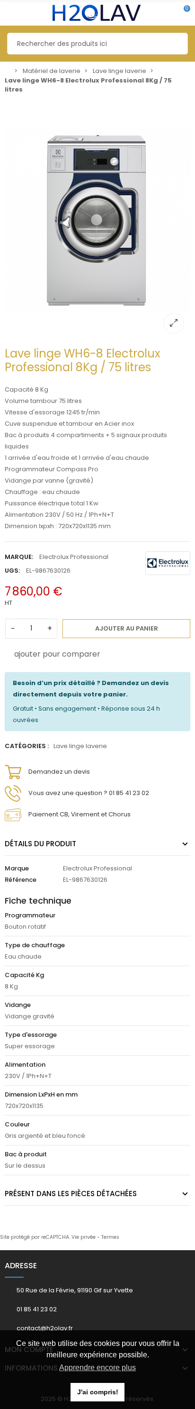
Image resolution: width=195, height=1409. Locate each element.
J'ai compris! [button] (97, 1392)
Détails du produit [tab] (40, 844)
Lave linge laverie (80, 745)
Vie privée (83, 1237)
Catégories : (27, 745)
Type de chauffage (35, 945)
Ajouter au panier (126, 628)
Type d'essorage (31, 1034)
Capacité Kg (24, 974)
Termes (110, 1237)
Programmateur (30, 915)
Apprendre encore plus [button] (97, 1367)
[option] (97, 219)
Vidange (18, 1004)
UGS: (12, 570)
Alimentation (25, 1064)
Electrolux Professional (73, 556)
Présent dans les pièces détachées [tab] (71, 1194)
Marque (17, 868)
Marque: (19, 556)
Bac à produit (26, 1154)
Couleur (17, 1124)
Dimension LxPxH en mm (41, 1094)
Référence (20, 879)
